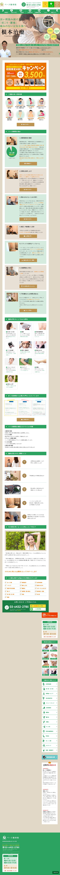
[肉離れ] (45, 723)
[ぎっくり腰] (46, 742)
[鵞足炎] (45, 718)
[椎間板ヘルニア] (47, 694)
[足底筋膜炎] (46, 708)
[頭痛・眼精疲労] (47, 751)
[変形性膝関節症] (47, 732)
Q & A (45, 12)
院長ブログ (53, 12)
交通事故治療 (38, 12)
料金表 (22, 12)
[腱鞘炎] (45, 713)
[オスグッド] (46, 746)
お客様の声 (30, 12)
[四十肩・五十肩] (47, 690)
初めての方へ (14, 12)
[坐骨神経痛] (46, 685)
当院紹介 (6, 12)
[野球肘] (45, 737)
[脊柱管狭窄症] (47, 699)
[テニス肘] (46, 727)
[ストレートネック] (48, 704)
